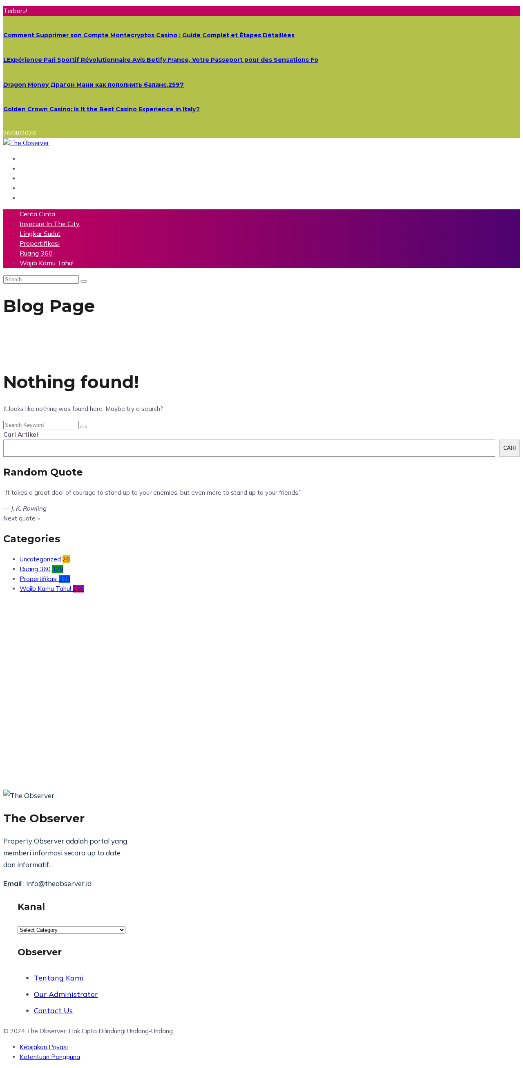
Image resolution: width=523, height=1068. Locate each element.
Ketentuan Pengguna (50, 1057)
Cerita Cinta (37, 214)
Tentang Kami (58, 978)
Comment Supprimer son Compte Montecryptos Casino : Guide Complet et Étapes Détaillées (149, 35)
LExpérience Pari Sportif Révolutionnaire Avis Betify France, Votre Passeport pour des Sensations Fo (160, 59)
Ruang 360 (36, 253)
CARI (509, 448)
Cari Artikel (20, 434)
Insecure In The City (50, 224)
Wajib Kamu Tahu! (47, 263)
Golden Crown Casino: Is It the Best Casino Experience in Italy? (101, 109)
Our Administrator (66, 994)
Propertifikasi (40, 243)
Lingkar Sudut (40, 233)
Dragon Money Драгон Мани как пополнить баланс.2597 (93, 84)
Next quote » (21, 518)
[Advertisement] (248, 676)
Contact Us (53, 1010)
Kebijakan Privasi (44, 1047)
